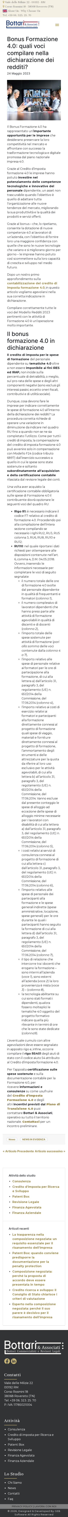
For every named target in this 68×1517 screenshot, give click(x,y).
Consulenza (21, 1181)
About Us (13, 11)
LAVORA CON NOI (45, 1506)
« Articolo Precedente (18, 1151)
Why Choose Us (30, 11)
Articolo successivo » (50, 1151)
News (12, 1139)
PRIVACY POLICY (22, 1506)
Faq (10, 1499)
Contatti (14, 1493)
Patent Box (20, 1196)
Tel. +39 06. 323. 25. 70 (17, 15)
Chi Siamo (15, 1482)
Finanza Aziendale (26, 1213)
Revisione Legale (25, 1202)
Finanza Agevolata (26, 1207)
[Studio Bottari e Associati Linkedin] (14, 1361)
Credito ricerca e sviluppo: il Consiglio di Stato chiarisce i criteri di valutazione (34, 1294)
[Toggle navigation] (57, 24)
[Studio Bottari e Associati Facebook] (7, 1361)
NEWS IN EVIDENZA (33, 1139)
